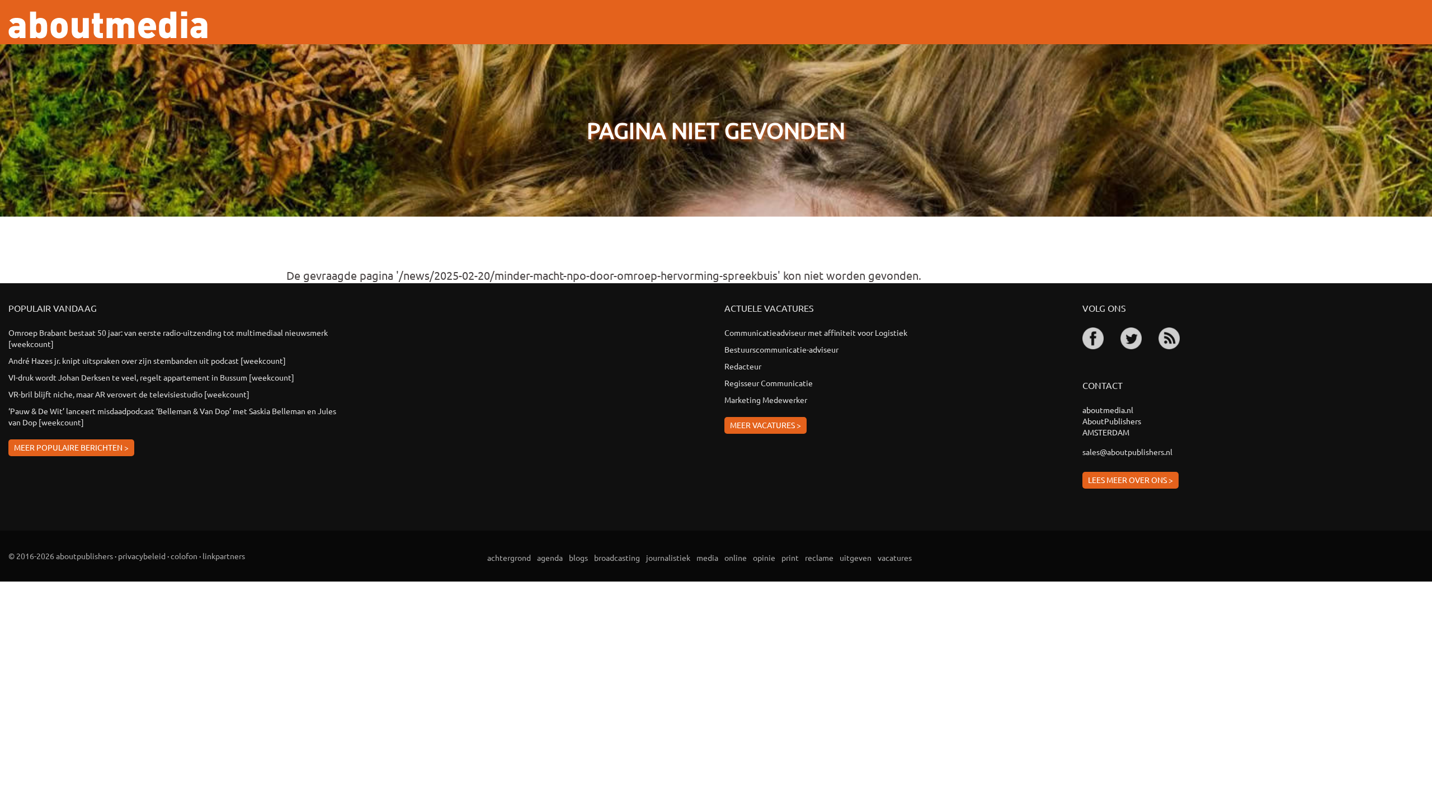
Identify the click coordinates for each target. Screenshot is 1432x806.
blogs (578, 557)
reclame (819, 557)
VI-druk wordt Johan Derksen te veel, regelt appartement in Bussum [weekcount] (151, 377)
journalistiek (668, 557)
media (707, 557)
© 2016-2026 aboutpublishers (60, 556)
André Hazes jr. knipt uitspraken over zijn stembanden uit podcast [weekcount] (147, 360)
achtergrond (509, 557)
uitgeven (856, 557)
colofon (184, 556)
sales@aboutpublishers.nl (1127, 452)
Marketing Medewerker (765, 400)
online (735, 557)
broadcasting (617, 557)
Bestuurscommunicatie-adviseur (781, 349)
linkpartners (223, 556)
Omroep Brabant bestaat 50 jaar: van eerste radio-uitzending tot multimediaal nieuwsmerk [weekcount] (168, 338)
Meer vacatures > (765, 425)
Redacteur (742, 366)
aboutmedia (108, 25)
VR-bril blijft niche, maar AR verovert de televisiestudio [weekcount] (128, 394)
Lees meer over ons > (1130, 480)
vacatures (895, 557)
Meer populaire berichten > (71, 447)
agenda (550, 557)
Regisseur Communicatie (768, 383)
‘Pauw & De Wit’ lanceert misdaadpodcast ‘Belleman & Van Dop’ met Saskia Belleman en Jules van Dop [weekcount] (172, 416)
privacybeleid (142, 556)
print (790, 557)
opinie (764, 557)
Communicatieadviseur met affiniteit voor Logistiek (815, 332)
